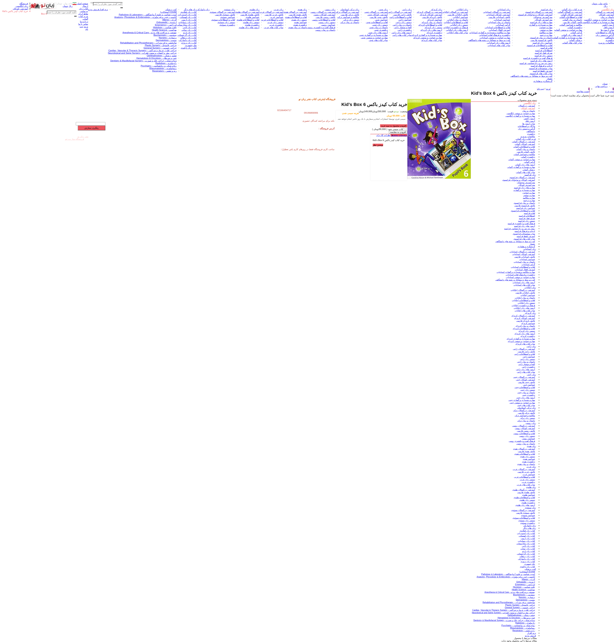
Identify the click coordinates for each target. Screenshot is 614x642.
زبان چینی (383, 9)
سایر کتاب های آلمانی (572, 42)
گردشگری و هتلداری (542, 81)
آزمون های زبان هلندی (249, 27)
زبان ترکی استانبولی (349, 9)
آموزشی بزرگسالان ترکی (347, 12)
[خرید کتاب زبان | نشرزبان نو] (42, 9)
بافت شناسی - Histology (165, 27)
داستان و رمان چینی (378, 27)
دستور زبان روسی (326, 22)
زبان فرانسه (546, 9)
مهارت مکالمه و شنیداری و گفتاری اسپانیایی (489, 32)
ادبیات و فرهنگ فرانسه (541, 65)
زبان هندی (302, 9)
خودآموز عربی (276, 17)
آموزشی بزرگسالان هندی (295, 12)
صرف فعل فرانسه (543, 53)
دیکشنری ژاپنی (405, 30)
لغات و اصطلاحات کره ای (430, 25)
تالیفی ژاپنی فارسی (402, 14)
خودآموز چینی (381, 19)
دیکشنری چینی (381, 30)
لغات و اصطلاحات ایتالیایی (456, 22)
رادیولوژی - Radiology (166, 63)
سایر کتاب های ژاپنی (402, 35)
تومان (605, 83)
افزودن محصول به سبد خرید (393, 126)
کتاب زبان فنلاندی (188, 12)
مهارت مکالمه (545, 32)
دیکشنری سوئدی (227, 25)
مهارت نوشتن (546, 30)
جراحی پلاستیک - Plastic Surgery (161, 45)
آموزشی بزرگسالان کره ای (429, 12)
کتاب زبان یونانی (189, 30)
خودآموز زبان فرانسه (542, 42)
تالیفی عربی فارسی (274, 14)
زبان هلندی (254, 9)
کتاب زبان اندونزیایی (187, 14)
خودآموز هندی (300, 22)
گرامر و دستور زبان (605, 35)
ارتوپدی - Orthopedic (166, 22)
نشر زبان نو (83, 136)
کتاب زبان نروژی (189, 42)
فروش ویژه (93, 9)
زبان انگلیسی (608, 9)
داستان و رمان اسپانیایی (499, 22)
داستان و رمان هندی (297, 27)
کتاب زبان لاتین (190, 27)
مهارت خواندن (545, 27)
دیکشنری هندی (300, 25)
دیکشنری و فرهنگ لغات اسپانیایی (494, 35)
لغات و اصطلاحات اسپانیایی (497, 27)
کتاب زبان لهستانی (188, 17)
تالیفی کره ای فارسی (432, 17)
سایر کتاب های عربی (273, 27)
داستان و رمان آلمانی (572, 19)
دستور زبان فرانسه (543, 55)
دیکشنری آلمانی (574, 27)
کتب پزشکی (171, 9)
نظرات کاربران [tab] (383, 135)
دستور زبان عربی (275, 22)
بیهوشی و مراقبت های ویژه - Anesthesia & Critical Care (149, 32)
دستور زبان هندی (299, 19)
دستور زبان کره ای (433, 27)
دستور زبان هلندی (251, 22)
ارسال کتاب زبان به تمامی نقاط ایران (83, 10)
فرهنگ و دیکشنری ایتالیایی (455, 27)
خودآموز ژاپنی (405, 19)
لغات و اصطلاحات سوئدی (223, 19)
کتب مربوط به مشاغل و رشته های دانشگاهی (531, 76)
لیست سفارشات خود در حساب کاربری (62, 118)
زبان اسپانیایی (503, 9)
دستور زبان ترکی (351, 19)
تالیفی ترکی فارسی (350, 14)
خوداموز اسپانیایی (502, 19)
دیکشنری (610, 40)
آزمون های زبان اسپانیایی (498, 42)
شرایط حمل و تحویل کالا (92, 100)
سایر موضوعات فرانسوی (540, 68)
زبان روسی (330, 9)
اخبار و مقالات (72, 107)
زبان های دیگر (190, 9)
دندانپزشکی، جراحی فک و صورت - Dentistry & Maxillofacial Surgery (143, 60)
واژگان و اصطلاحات (605, 32)
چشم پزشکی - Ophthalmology (162, 55)
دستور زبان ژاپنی (404, 22)
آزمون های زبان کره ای (431, 30)
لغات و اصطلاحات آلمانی (570, 17)
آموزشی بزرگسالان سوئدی (222, 12)
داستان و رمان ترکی (349, 22)
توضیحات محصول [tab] (399, 135)
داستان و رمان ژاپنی (402, 25)
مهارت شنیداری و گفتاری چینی (373, 35)
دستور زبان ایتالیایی (459, 25)
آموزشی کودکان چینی (377, 14)
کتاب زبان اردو (190, 32)
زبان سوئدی (229, 9)
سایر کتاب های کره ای (431, 40)
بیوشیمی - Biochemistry (165, 35)
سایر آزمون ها (607, 30)
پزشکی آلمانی (575, 40)
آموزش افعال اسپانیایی (499, 30)
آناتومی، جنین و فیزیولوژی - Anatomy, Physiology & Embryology (145, 17)
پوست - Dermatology (166, 40)
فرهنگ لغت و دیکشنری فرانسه (537, 58)
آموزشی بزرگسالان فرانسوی (538, 12)
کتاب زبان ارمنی (189, 19)
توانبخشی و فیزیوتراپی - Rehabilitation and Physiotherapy (148, 42)
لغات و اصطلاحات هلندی (248, 19)
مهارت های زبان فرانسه (541, 22)
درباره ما (84, 21)
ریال (606, 6)
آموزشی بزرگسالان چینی (376, 12)
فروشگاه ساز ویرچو (74, 139)
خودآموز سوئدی (227, 17)
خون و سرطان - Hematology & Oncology (156, 58)
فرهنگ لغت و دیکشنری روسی (321, 27)
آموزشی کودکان (606, 14)
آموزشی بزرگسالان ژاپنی (400, 12)
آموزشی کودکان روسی (324, 14)
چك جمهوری (191, 45)
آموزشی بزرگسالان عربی (271, 12)
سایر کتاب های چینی (378, 40)
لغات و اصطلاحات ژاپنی (400, 17)
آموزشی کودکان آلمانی (571, 14)
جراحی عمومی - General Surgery (160, 48)
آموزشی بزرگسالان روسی (322, 12)
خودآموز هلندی (252, 17)
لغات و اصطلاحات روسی (323, 19)
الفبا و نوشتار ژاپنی (403, 27)
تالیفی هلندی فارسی (249, 14)
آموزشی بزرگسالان (605, 12)
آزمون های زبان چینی (378, 32)
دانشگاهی (609, 37)
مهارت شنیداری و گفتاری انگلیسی (598, 22)
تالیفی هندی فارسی (298, 14)
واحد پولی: (600, 3)
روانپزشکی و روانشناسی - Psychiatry (159, 65)
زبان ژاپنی (407, 9)
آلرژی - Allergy (169, 19)
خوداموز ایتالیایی (460, 17)
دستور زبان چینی (380, 25)
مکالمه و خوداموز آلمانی (570, 25)
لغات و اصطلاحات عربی (272, 19)
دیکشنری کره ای (434, 32)
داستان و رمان (607, 17)
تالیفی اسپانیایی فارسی (499, 17)
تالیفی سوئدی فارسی (225, 14)
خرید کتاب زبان (97, 97)
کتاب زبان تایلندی (189, 48)
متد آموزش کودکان (543, 19)
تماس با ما (83, 24)
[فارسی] (74, 4)
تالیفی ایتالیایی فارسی (457, 14)
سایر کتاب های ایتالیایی (457, 32)
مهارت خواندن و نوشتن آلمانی (568, 30)
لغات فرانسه (546, 48)
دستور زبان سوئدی (226, 22)
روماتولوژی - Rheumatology (163, 68)
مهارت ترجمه (546, 35)
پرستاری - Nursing (168, 37)
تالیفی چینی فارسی (379, 17)
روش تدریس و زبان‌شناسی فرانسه (536, 63)
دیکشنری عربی (276, 25)
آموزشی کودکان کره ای (431, 14)
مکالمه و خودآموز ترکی (348, 17)
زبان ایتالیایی (462, 9)
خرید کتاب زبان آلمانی (572, 9)
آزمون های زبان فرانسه (541, 60)
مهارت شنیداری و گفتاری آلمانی (567, 37)
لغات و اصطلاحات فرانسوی (539, 45)
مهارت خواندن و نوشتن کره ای (427, 37)
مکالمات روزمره (606, 42)
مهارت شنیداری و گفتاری (540, 25)
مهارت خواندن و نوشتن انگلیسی (599, 19)
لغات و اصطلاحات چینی (377, 22)
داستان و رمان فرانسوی (541, 37)
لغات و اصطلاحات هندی (296, 17)
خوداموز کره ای (434, 19)
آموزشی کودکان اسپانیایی (498, 14)
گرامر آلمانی (576, 32)
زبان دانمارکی (203, 9)
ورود (86, 26)
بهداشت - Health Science (164, 30)
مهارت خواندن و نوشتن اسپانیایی (495, 37)
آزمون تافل (608, 27)
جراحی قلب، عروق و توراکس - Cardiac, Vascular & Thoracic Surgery (142, 50)
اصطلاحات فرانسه (543, 50)
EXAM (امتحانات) (168, 12)
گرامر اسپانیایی (503, 25)
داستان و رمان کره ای (431, 22)
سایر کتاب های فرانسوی (541, 73)
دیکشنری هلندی (252, 25)
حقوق (549, 78)
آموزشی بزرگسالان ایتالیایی (455, 12)
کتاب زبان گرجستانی (187, 35)
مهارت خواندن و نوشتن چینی (374, 37)
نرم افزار (103, 9)
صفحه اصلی (82, 3)
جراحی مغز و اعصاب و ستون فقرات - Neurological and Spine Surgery (142, 53)
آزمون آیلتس (608, 25)
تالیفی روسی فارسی (325, 17)
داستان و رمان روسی (325, 30)
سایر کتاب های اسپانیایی (499, 45)
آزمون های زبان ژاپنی (401, 32)
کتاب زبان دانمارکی (188, 40)
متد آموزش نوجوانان (542, 17)
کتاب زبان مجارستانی (187, 25)
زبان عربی (278, 9)
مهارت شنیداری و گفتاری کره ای (427, 35)
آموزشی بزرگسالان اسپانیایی (496, 12)
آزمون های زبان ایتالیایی (457, 30)
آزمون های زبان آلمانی (571, 35)
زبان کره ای (436, 9)
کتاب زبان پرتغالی (188, 37)
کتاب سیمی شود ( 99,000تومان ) (387, 129)
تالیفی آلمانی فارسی (572, 22)
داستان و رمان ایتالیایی (457, 19)
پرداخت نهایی (601, 86)
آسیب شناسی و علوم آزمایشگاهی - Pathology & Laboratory (148, 14)
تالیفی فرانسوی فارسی (541, 40)
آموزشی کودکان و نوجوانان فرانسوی (535, 14)
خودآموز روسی (328, 25)
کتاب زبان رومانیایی (187, 22)
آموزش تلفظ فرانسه (542, 71)
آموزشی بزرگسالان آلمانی (570, 12)
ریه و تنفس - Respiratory (164, 71)
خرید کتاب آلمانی (83, 17)
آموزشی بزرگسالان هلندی (247, 12)
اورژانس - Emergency (166, 25)
